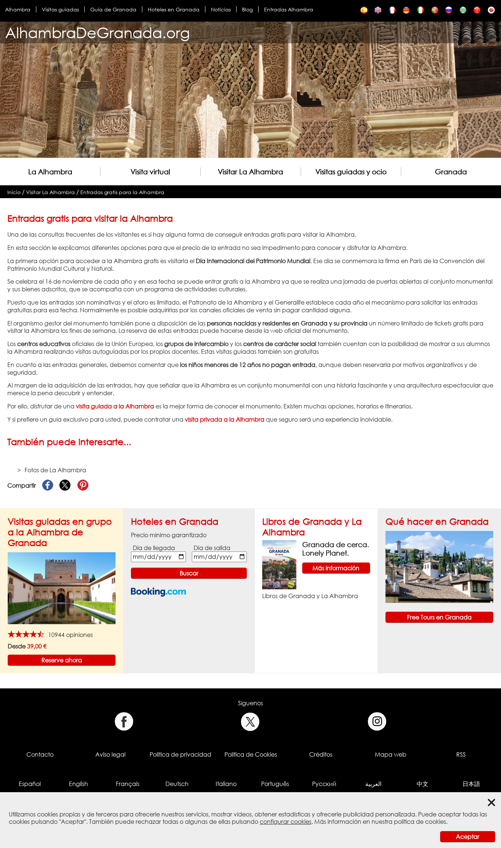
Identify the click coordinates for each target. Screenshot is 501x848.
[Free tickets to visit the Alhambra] (378, 12)
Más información (335, 568)
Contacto (40, 754)
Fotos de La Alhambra (55, 470)
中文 (422, 783)
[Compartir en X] (65, 485)
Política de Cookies (250, 754)
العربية (373, 783)
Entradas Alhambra (288, 9)
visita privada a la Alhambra (224, 419)
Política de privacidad (180, 754)
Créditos (320, 754)
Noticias (221, 9)
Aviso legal (110, 754)
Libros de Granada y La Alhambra (310, 596)
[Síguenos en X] (250, 721)
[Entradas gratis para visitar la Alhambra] (364, 12)
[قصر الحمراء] (463, 12)
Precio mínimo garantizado (168, 535)
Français (127, 783)
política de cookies (420, 821)
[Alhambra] (392, 12)
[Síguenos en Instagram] (377, 721)
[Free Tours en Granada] (439, 566)
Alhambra (17, 9)
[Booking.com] (158, 592)
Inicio (14, 192)
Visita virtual (150, 171)
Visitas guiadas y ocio (351, 171)
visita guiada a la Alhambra (115, 406)
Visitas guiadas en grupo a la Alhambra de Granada (60, 532)
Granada (451, 171)
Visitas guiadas (60, 9)
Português (275, 783)
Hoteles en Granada (174, 9)
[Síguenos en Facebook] (123, 721)
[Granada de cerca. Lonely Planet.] (279, 564)
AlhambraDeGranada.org (97, 32)
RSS (461, 754)
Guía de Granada (113, 9)
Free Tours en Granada (439, 617)
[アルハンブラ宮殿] (491, 12)
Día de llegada (154, 548)
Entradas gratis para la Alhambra (122, 192)
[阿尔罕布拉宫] (477, 12)
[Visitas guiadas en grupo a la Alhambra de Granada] (62, 587)
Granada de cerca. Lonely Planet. (335, 548)
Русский (324, 783)
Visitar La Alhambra (250, 171)
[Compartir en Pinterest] (83, 485)
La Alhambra (50, 171)
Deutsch (177, 783)
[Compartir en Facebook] (48, 485)
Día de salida (212, 548)
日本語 (471, 783)
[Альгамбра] (449, 12)
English (78, 783)
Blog (247, 9)
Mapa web (390, 754)
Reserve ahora (61, 660)
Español (30, 783)
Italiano (226, 783)
